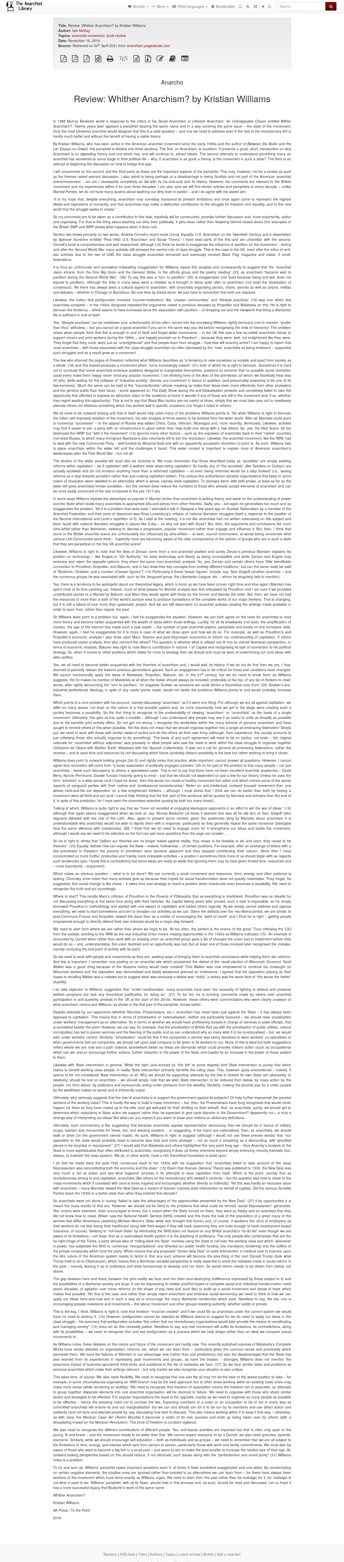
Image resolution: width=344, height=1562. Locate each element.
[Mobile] (240, 6)
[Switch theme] (270, 6)
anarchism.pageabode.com (148, 45)
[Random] (255, 6)
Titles (142, 1554)
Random (110, 1554)
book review (116, 35)
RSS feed (127, 1554)
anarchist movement (88, 35)
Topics (170, 1554)
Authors (156, 1554)
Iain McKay (81, 30)
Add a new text (228, 1554)
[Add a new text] (263, 6)
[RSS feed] (248, 6)
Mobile (208, 1554)
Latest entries (189, 1554)
